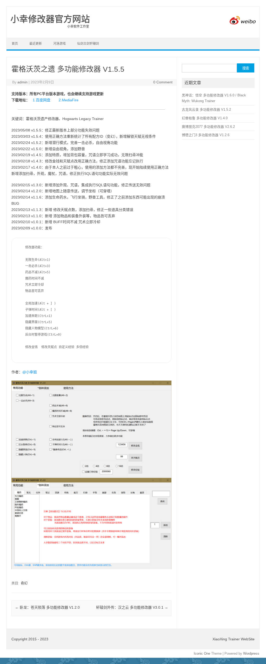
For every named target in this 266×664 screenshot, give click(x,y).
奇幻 (24, 583)
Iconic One (202, 653)
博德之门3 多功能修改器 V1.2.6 (205, 135)
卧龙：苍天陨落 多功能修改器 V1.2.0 (47, 607)
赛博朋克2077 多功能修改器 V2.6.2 (208, 127)
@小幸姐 (29, 372)
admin (22, 82)
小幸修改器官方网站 (50, 19)
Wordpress (251, 653)
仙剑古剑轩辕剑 (88, 43)
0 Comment (162, 82)
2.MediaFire (68, 100)
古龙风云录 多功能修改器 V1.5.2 (206, 109)
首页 (15, 43)
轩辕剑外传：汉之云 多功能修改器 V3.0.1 (132, 607)
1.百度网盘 (41, 100)
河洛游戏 (59, 43)
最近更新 (35, 43)
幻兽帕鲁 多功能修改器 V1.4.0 (205, 118)
